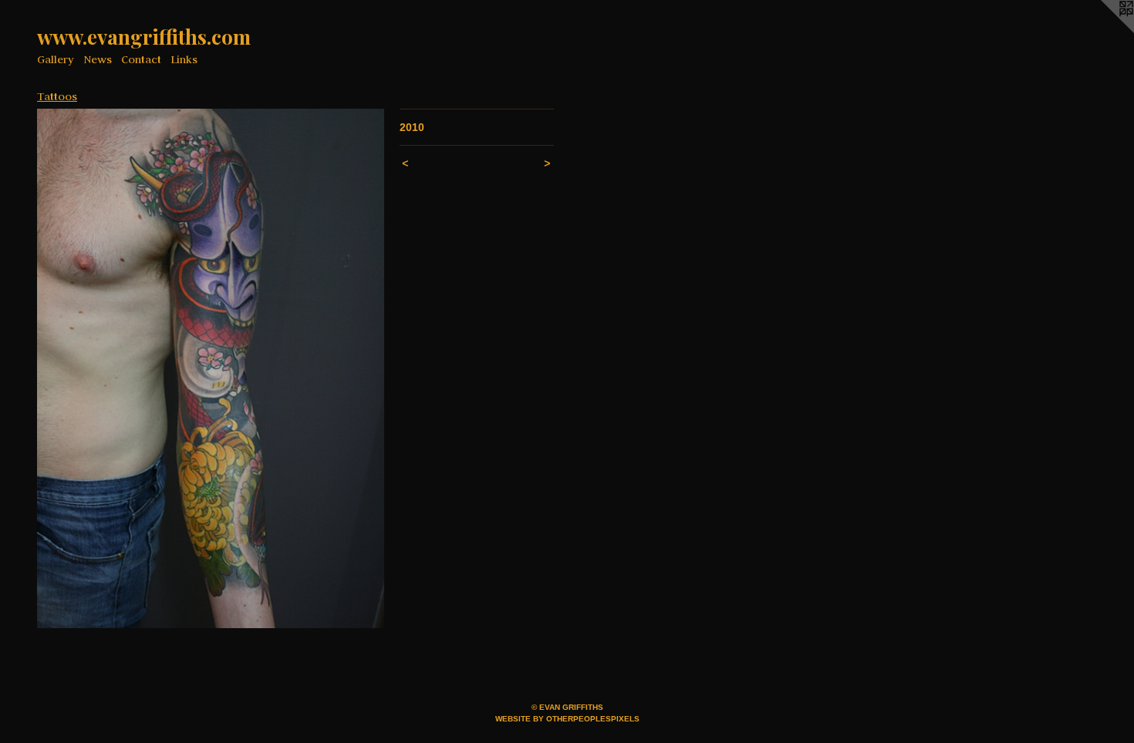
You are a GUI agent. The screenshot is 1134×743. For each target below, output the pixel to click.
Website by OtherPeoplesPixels (567, 718)
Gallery (55, 59)
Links (183, 59)
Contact (141, 59)
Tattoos (57, 96)
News (97, 59)
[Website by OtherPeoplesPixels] (1103, 31)
